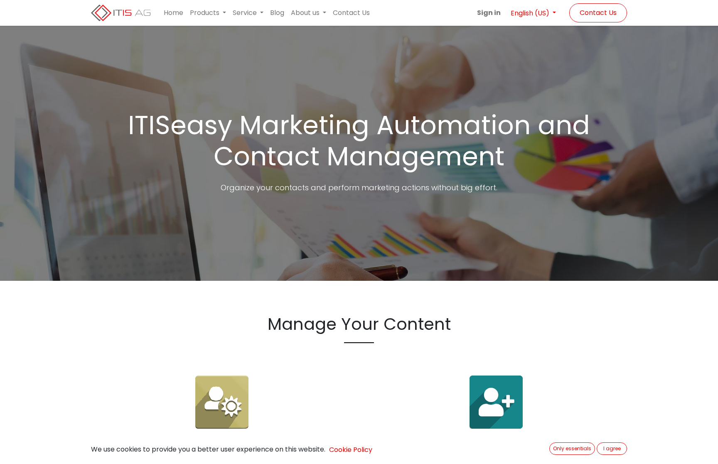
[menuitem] (173, 13)
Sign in (489, 12)
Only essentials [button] (572, 448)
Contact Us (598, 12)
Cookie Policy (350, 449)
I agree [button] (612, 448)
